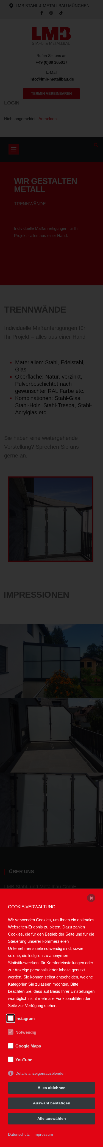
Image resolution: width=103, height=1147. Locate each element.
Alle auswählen (51, 1118)
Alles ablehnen (52, 1087)
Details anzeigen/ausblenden (40, 1073)
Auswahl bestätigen (51, 1103)
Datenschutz (19, 1134)
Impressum (43, 1134)
